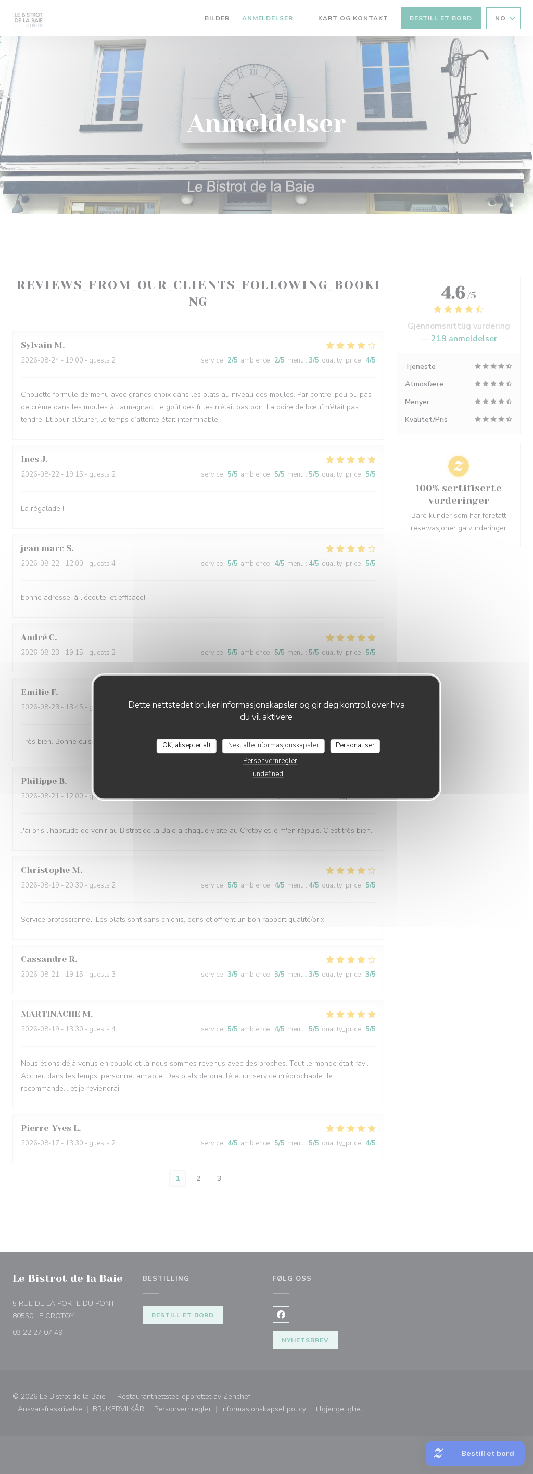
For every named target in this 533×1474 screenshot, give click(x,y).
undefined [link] (268, 774)
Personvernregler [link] (270, 761)
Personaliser (355, 745)
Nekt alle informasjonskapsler (273, 745)
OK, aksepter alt (186, 745)
